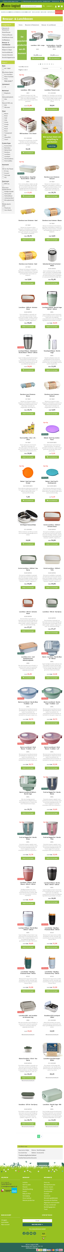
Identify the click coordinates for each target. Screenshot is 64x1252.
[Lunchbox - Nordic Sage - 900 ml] (52, 1095)
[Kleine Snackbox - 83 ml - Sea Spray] (28, 1049)
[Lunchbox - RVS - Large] (37, 36)
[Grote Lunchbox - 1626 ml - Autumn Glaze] (52, 516)
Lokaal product (9, 198)
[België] (60, 1)
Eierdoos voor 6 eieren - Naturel (52, 395)
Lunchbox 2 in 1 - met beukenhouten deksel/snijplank (28, 658)
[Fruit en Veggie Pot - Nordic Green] (28, 828)
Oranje (6, 124)
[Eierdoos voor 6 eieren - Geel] (28, 255)
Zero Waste (8, 210)
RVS (5, 105)
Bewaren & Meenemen (32, 25)
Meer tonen (8, 81)
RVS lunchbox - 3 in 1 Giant (28, 133)
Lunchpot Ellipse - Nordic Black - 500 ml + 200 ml (52, 883)
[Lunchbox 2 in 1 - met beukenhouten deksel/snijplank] (28, 648)
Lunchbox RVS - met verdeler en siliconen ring (28, 1016)
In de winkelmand (38, 58)
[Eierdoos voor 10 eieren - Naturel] (52, 168)
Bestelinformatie (49, 1185)
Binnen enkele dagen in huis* (11, 1)
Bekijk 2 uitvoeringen (52, 283)
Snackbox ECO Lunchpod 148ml (52, 1016)
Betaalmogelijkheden (51, 1198)
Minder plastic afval (6, 205)
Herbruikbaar (8, 196)
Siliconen (7, 107)
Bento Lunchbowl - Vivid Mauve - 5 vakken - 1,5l (52, 748)
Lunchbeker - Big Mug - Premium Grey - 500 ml (52, 972)
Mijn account (5, 1224)
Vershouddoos (8, 159)
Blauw (6, 113)
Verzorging (26, 1196)
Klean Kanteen (8, 76)
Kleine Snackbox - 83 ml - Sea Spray (28, 1059)
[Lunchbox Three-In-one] (52, 81)
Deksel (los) (8, 150)
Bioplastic (7, 93)
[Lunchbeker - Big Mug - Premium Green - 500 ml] (28, 962)
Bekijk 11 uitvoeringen (28, 326)
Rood (6, 129)
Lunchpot (7, 156)
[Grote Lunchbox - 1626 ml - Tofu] (52, 559)
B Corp (6, 171)
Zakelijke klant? (46, 1)
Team (46, 1209)
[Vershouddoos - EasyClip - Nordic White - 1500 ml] (54, 36)
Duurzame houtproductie (6, 188)
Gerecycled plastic (7, 97)
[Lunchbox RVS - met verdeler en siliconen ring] (28, 1006)
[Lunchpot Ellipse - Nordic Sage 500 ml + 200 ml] (52, 298)
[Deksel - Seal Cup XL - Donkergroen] (52, 472)
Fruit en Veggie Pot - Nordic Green (28, 838)
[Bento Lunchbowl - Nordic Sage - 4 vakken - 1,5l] (52, 693)
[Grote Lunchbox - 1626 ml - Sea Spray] (28, 559)
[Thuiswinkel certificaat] (6, 1190)
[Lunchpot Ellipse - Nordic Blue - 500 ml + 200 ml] (28, 919)
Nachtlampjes (41, 1150)
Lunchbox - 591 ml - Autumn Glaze (28, 612)
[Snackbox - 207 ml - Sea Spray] (28, 1095)
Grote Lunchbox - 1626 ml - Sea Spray (28, 569)
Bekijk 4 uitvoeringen (52, 813)
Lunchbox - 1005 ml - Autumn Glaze (28, 308)
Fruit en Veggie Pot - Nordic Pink (52, 838)
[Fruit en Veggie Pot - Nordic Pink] (52, 828)
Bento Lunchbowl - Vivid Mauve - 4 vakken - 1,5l (28, 748)
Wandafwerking (28, 1189)
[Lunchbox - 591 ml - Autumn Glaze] (28, 603)
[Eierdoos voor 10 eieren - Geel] (28, 211)
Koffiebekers (6, 40)
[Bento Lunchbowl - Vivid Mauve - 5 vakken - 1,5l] (52, 738)
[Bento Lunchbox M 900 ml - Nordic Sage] (28, 783)
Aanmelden (5, 1222)
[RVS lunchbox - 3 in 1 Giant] (28, 125)
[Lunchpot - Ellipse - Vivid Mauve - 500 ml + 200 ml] (28, 874)
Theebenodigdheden (24, 1155)
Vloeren (25, 1187)
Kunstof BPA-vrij (7, 103)
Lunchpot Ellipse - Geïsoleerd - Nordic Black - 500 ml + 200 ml (28, 351)
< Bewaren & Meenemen (5, 29)
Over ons (47, 1182)
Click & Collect (48, 1189)
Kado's (25, 1191)
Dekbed (34, 1155)
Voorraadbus (8, 161)
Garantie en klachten (50, 1200)
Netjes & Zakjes (7, 50)
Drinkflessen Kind (7, 37)
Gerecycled (7, 194)
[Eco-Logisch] (10, 5)
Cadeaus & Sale (59, 12)
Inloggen (4, 1220)
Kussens (34, 1158)
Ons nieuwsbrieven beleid (37, 1229)
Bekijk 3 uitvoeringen (52, 678)
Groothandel (48, 1191)
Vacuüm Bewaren (7, 55)
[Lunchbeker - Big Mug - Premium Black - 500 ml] (52, 919)
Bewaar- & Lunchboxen (49, 25)
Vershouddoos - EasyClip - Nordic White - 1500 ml (54, 46)
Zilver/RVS (7, 137)
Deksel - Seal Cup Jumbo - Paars (52, 438)
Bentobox (7, 148)
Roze (6, 131)
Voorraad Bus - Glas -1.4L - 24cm (28, 438)
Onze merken (27, 1198)
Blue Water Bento (7, 72)
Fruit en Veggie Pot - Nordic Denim (52, 793)
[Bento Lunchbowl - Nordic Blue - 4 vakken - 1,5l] (28, 693)
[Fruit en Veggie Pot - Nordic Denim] (52, 783)
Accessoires (8, 146)
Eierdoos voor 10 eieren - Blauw (28, 395)
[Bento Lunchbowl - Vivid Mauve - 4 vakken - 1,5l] (28, 738)
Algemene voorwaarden (51, 1202)
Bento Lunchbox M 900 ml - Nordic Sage (28, 793)
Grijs (5, 120)
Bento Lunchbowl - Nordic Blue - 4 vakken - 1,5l (28, 703)
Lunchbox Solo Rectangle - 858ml (52, 1059)
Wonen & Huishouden (20, 12)
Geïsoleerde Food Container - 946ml (52, 264)
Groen (6, 122)
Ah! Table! (7, 68)
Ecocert (6, 173)
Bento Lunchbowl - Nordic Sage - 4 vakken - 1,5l (52, 703)
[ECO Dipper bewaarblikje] (28, 516)
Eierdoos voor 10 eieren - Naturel (52, 178)
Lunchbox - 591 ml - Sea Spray (52, 612)
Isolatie (25, 1182)
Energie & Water (13, 12)
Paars (6, 126)
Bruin (6, 116)
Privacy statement (50, 1205)
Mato (6, 79)
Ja (5, 87)
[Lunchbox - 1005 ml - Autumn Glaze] (28, 298)
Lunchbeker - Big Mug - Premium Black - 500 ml (52, 929)
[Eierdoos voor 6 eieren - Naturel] (52, 385)
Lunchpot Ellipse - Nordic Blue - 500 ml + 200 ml (28, 929)
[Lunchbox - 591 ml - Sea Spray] (52, 603)
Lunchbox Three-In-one (52, 90)
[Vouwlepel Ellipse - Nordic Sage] (52, 342)
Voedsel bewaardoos (25, 1158)
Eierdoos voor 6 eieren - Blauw (52, 220)
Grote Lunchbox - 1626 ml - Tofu (52, 569)
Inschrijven (36, 1224)
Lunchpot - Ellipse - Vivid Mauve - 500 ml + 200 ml (28, 883)
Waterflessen (6, 32)
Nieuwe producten (28, 1200)
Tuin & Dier (28, 12)
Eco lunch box (22, 1153)
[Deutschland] (62, 1)
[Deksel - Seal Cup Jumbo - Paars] (52, 429)
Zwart (6, 139)
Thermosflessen (7, 35)
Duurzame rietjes (23, 1150)
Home (20, 25)
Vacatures (47, 1196)
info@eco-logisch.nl (10, 1186)
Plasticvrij (7, 208)
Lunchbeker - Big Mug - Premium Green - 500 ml (28, 972)
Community (49, 6)
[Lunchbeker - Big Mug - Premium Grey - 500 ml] (52, 962)
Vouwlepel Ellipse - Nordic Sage (52, 351)
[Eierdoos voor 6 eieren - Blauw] (52, 211)
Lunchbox (7, 154)
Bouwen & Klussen (5, 12)
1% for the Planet (7, 169)
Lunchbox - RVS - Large (37, 45)
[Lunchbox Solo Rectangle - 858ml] (52, 1049)
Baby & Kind (43, 12)
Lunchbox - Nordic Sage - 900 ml (52, 1105)
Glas (5, 99)
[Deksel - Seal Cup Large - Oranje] (28, 472)
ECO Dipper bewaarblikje (28, 525)
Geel (5, 118)
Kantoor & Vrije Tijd (51, 12)
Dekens (34, 1153)
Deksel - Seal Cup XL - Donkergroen (52, 482)
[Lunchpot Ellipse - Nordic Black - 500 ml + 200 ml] (52, 874)
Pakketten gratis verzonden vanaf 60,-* (33, 1)
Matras (34, 1150)
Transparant (8, 133)
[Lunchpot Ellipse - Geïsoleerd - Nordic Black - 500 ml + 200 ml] (28, 342)
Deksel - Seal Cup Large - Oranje (28, 482)
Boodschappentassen (9, 57)
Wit (5, 135)
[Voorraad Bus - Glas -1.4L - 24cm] (28, 429)
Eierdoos (7, 152)
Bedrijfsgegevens (49, 1207)
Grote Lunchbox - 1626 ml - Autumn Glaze (52, 525)
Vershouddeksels (7, 52)
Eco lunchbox (8, 74)
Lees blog (52, 146)
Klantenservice (55, 1)
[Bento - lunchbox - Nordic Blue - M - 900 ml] (52, 648)
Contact (46, 1194)
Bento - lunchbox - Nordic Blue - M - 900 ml (52, 657)
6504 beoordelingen (32, 1248)
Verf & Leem (27, 1185)
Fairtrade (7, 175)
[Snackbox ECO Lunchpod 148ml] (52, 1006)
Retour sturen (48, 1187)
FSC (5, 177)
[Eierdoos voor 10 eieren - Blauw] (28, 385)
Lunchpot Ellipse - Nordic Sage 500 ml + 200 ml (52, 308)
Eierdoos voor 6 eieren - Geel (28, 264)
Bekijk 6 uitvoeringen (52, 196)
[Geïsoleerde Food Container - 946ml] (52, 255)
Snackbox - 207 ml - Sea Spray (28, 1104)
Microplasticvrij (9, 200)
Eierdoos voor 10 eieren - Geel (28, 220)
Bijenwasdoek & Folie (9, 47)
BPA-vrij (6, 184)
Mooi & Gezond (36, 12)
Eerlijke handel (8, 191)
